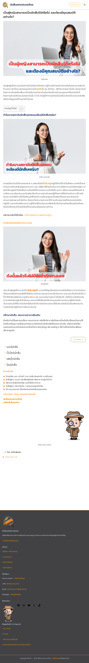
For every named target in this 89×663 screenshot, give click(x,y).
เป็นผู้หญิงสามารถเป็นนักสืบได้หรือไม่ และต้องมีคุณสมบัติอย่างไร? (39, 14)
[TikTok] (39, 606)
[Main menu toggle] (84, 4)
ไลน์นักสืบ (12, 365)
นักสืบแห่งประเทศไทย (21, 5)
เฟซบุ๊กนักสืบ (13, 359)
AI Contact (7, 628)
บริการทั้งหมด (7, 568)
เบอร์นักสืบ (12, 347)
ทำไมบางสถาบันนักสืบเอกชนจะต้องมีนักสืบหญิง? (29, 115)
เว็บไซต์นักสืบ (14, 353)
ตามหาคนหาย (7, 557)
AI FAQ (5, 634)
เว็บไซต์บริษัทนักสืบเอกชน (11, 541)
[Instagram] (23, 606)
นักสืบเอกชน (56, 658)
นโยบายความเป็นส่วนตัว (10, 639)
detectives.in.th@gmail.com (17, 589)
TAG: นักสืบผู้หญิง (14, 452)
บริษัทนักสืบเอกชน (11, 402)
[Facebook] (18, 606)
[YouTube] (29, 606)
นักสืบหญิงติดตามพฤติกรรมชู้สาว (38, 215)
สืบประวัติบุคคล (7, 562)
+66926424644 (19, 578)
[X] (34, 606)
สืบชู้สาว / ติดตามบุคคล (10, 551)
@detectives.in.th (13, 584)
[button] (74, 5)
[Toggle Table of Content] (20, 109)
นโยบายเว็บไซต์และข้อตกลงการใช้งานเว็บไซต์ (16, 645)
